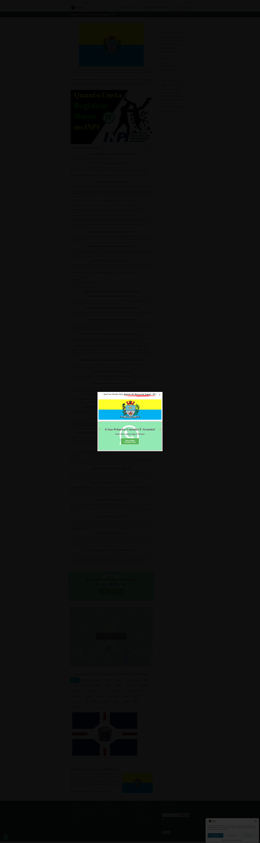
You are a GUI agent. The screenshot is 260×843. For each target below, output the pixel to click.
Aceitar (215, 835)
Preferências (249, 835)
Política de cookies (225, 840)
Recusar (232, 835)
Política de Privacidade (236, 840)
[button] (256, 821)
